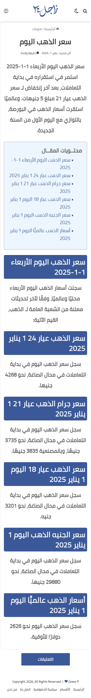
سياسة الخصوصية (45, 689)
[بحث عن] (85, 12)
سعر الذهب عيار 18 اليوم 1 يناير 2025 (40, 203)
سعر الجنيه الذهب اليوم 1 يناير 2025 (41, 219)
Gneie (72, 681)
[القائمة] (6, 12)
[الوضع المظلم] (76, 12)
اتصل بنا (25, 689)
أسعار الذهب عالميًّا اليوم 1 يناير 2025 (40, 234)
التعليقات (45, 659)
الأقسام (65, 689)
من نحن (12, 689)
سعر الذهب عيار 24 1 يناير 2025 (39, 175)
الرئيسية (50, 29)
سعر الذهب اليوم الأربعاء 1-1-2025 (40, 164)
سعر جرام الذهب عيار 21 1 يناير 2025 (40, 187)
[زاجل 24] (45, 10)
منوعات (37, 29)
